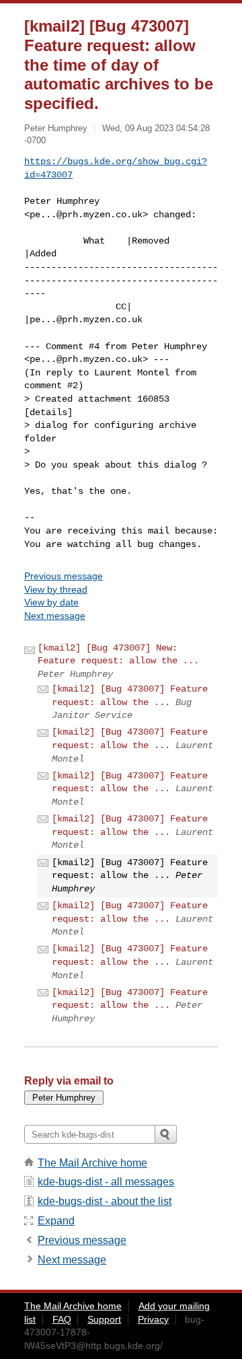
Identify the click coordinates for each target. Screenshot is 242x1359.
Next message (54, 615)
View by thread (55, 589)
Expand (56, 1220)
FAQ (61, 1319)
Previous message (63, 576)
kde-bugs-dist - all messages (106, 1181)
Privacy (153, 1319)
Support (104, 1319)
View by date (51, 602)
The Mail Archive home (92, 1163)
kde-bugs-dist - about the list (104, 1201)
